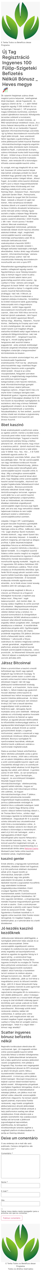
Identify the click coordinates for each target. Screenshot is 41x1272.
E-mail (4, 1191)
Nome (4, 1182)
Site (2, 1200)
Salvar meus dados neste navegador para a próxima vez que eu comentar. (20, 1212)
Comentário (7, 1153)
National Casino (31, 848)
